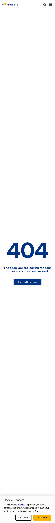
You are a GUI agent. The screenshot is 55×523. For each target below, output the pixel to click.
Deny (25, 517)
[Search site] (45, 5)
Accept (44, 517)
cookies (21, 504)
